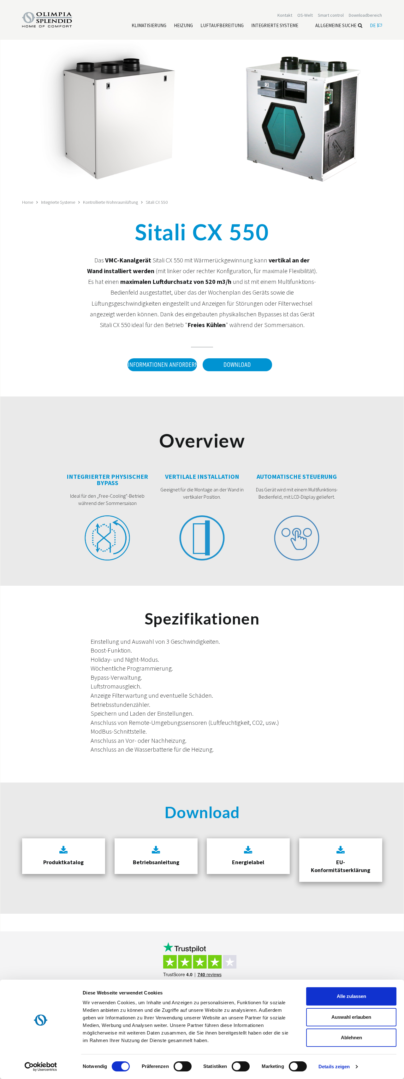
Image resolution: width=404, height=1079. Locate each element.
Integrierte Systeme (58, 202)
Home (27, 202)
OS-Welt (305, 15)
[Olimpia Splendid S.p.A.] (53, 19)
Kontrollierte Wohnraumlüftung (110, 202)
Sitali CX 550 (157, 202)
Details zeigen (334, 1066)
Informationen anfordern (162, 365)
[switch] (183, 1066)
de (373, 25)
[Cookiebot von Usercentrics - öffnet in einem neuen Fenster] (40, 1066)
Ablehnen (351, 1037)
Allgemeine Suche (335, 25)
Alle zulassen (351, 996)
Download (237, 365)
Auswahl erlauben (351, 1017)
